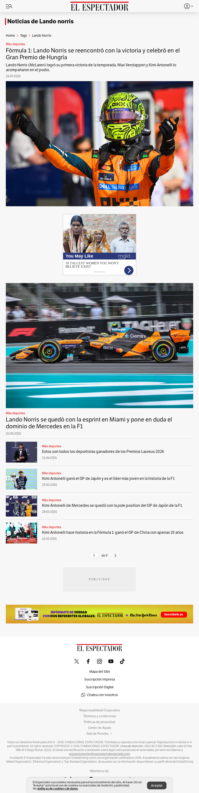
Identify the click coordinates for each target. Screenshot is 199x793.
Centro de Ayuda (99, 728)
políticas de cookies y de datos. (57, 788)
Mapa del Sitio (99, 671)
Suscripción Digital (99, 687)
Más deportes (15, 44)
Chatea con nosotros (102, 695)
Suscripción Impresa (99, 679)
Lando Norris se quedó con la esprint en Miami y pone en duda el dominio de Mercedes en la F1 (89, 423)
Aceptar (157, 785)
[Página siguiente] (115, 557)
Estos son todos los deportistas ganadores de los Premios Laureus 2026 (103, 451)
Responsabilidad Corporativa (99, 710)
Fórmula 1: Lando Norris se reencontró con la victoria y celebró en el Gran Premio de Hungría (93, 54)
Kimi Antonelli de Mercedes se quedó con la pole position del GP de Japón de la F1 (112, 505)
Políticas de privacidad (99, 722)
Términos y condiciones (99, 716)
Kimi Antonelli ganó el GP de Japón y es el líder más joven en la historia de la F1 (108, 478)
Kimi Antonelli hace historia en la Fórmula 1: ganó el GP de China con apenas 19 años (112, 532)
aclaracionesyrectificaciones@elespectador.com (99, 754)
